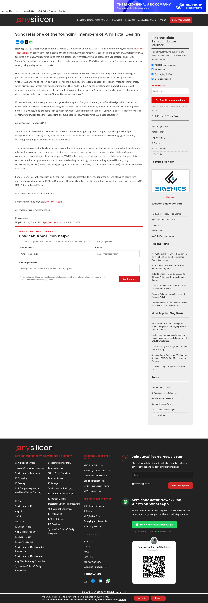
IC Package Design (57, 498)
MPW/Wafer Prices (92, 516)
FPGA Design (157, 154)
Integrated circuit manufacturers (64, 503)
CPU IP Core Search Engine (164, 409)
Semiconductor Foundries (27, 473)
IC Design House (23, 526)
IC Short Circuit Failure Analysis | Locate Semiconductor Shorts (169, 287)
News (17, 11)
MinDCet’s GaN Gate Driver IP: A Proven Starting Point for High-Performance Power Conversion (169, 256)
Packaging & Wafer (163, 74)
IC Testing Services (93, 526)
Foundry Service (55, 468)
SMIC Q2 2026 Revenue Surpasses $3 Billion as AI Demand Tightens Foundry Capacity (169, 277)
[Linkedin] (17, 42)
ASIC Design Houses (161, 126)
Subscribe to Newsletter (95, 566)
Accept (141, 598)
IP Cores (88, 511)
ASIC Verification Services (60, 508)
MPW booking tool (92, 490)
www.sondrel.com (53, 201)
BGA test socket (56, 519)
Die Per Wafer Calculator (163, 398)
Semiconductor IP (163, 79)
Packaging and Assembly (95, 521)
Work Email (158, 85)
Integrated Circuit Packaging (61, 493)
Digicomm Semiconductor (163, 219)
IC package (53, 483)
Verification (160, 69)
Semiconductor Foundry (59, 462)
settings (122, 599)
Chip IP (18, 511)
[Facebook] (22, 42)
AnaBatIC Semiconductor (163, 236)
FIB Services (54, 524)
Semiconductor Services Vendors (93, 19)
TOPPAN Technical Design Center (166, 213)
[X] (26, 42)
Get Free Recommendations (170, 100)
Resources (130, 19)
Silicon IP (19, 521)
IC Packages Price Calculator (164, 393)
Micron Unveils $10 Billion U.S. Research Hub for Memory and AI (169, 267)
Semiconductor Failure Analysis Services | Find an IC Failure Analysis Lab (170, 304)
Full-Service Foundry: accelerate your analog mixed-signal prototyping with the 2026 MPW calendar (170, 338)
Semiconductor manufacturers (29, 556)
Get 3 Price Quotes (181, 19)
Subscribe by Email (180, 485)
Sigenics (170, 197)
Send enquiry (129, 279)
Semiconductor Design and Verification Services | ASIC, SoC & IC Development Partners (169, 358)
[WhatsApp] (30, 42)
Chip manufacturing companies (30, 561)
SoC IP (18, 516)
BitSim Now (157, 230)
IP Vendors (117, 19)
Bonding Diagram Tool (161, 404)
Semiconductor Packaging (60, 488)
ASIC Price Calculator (161, 387)
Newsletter (29, 11)
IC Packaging (21, 478)
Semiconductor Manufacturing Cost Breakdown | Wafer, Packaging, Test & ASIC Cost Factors (169, 326)
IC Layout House (23, 536)
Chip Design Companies (26, 531)
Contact (63, 11)
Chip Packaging (158, 137)
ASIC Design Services (165, 65)
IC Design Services (24, 541)
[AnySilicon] (34, 19)
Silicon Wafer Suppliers (59, 473)
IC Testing (156, 143)
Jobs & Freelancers (147, 19)
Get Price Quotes (47, 11)
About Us (7, 11)
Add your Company (92, 561)
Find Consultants (159, 415)
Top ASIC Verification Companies (30, 468)
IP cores (19, 501)
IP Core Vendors (159, 148)
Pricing (162, 19)
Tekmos (155, 225)
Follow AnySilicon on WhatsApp (156, 524)
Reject (158, 598)
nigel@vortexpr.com (52, 222)
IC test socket (55, 513)
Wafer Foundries (159, 131)
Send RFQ (88, 556)
